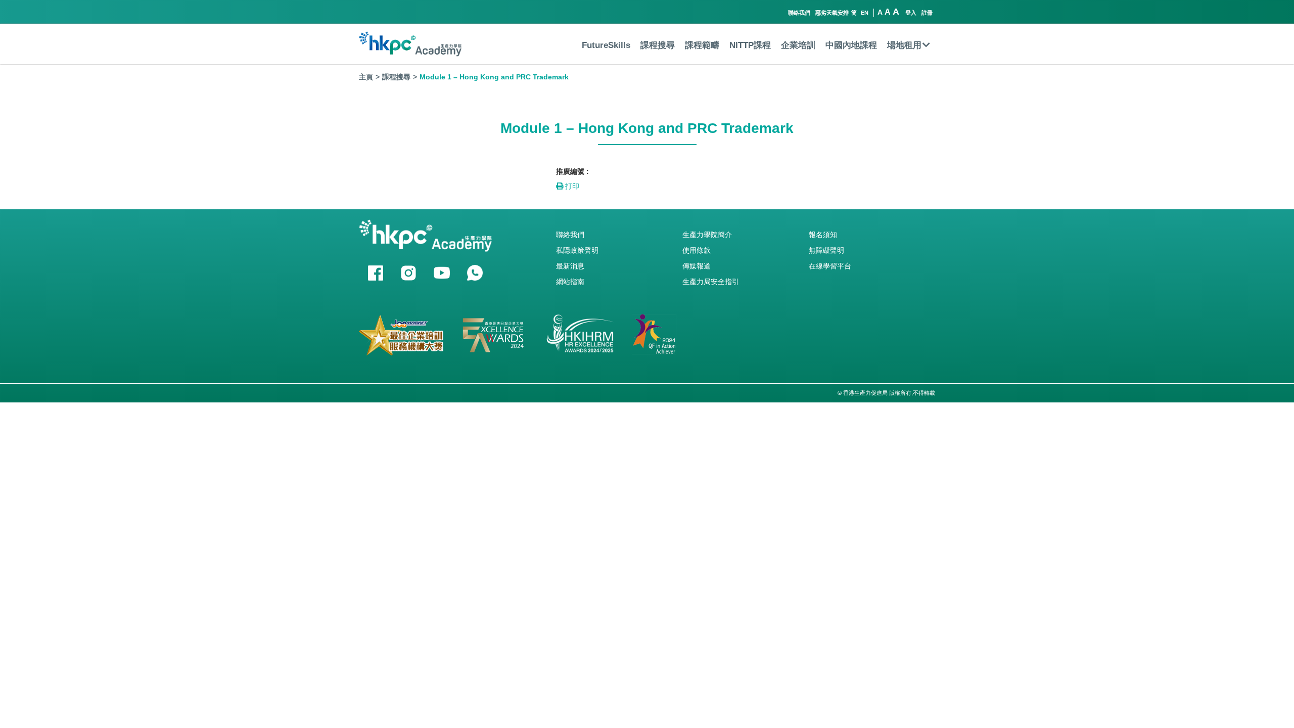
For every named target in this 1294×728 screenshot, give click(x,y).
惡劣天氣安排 (832, 13)
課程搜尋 (657, 45)
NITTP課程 (750, 45)
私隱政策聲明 (577, 250)
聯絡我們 (799, 13)
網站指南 (570, 282)
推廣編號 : (572, 171)
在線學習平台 (830, 266)
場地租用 (904, 45)
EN (864, 13)
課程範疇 (702, 45)
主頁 (366, 77)
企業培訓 (798, 45)
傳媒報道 (696, 266)
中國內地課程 (851, 45)
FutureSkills (606, 45)
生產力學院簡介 (707, 235)
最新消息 (570, 266)
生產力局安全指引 (710, 282)
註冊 (927, 13)
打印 (571, 186)
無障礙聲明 (826, 250)
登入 (910, 13)
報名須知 (823, 235)
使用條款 (696, 250)
